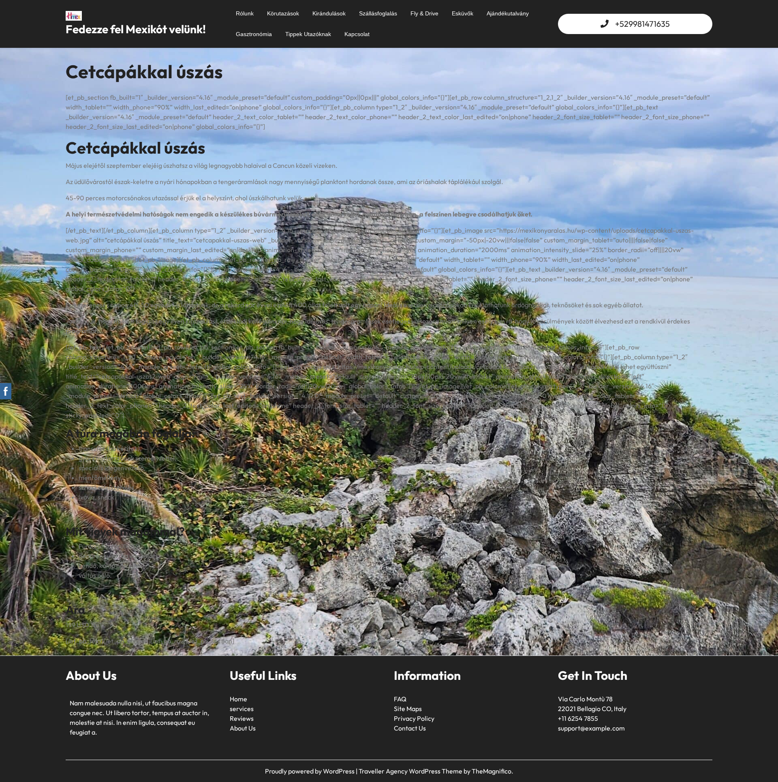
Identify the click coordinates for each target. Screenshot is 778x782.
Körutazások (283, 13)
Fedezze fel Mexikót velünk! (136, 29)
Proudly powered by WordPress (310, 771)
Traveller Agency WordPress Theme (411, 771)
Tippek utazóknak (308, 34)
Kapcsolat (357, 34)
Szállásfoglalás (378, 13)
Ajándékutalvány (508, 13)
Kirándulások (329, 13)
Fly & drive (424, 13)
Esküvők (462, 13)
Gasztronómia (254, 34)
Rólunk (245, 13)
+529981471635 (642, 24)
